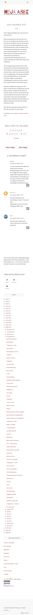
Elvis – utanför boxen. (11, 443)
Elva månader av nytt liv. (12, 351)
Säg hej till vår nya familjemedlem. (14, 415)
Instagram (14, 282)
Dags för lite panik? (11, 446)
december (9, 329)
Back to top (24, 613)
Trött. (7, 484)
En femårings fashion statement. (14, 475)
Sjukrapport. (9, 437)
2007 (6, 528)
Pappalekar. (6, 553)
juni (8, 514)
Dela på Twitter (13, 134)
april (8, 518)
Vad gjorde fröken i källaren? (13, 380)
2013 (6, 315)
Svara (28, 185)
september (10, 336)
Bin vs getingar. (7, 546)
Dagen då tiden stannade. (12, 450)
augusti (9, 509)
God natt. (8, 481)
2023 (6, 301)
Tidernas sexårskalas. (9, 542)
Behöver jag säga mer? (12, 386)
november (9, 332)
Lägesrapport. (9, 497)
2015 (6, 311)
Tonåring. (6, 574)
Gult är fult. (9, 453)
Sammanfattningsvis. (11, 339)
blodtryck (16, 113)
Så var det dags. (10, 507)
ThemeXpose (17, 608)
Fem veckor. (7, 556)
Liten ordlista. (9, 348)
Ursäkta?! (8, 354)
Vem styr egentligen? (11, 469)
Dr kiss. (8, 373)
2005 (6, 532)
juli (7, 511)
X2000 (5, 560)
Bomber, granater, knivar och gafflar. (15, 411)
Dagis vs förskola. (10, 358)
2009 (6, 325)
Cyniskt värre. (9, 383)
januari (8, 525)
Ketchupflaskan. (10, 377)
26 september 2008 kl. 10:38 (16, 218)
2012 (6, 317)
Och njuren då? (10, 364)
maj (8, 516)
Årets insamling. (8, 570)
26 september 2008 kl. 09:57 (16, 163)
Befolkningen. (9, 342)
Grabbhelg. (9, 361)
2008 (6, 327)
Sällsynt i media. (10, 405)
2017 (6, 306)
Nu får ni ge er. (10, 478)
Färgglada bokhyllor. (11, 494)
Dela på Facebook (17, 130)
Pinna (24, 134)
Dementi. (8, 434)
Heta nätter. (9, 488)
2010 (6, 322)
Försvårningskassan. (11, 472)
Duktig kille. (9, 399)
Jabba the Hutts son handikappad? (15, 418)
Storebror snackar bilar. (12, 500)
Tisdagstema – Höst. (11, 421)
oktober (9, 334)
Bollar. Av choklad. (10, 424)
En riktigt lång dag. (11, 367)
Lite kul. (8, 396)
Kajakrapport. (9, 389)
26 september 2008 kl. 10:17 (16, 195)
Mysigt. (8, 408)
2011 (6, 320)
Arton (5, 567)
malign (5, 115)
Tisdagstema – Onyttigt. (12, 503)
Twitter (7, 282)
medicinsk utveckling (23, 113)
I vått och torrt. (10, 402)
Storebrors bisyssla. (11, 431)
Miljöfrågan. (6, 549)
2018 (6, 303)
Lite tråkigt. (9, 392)
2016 (6, 308)
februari (9, 523)
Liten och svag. (10, 465)
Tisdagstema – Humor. (12, 462)
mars (8, 521)
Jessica (12, 192)
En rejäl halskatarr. (10, 427)
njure (13, 113)
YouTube (7, 288)
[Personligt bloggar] (15, 579)
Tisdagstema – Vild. (11, 345)
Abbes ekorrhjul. (10, 456)
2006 (6, 530)
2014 (6, 313)
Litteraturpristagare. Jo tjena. (11, 563)
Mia (11, 215)
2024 (6, 299)
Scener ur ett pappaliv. (12, 459)
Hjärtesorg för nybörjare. (12, 440)
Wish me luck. (9, 370)
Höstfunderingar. (10, 491)
